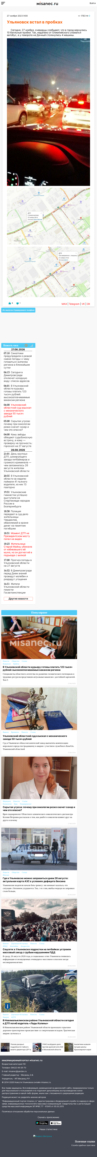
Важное (6, 732)
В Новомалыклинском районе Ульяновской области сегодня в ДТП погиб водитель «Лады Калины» (38, 1022)
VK (83, 304)
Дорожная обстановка (19, 944)
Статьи (24, 661)
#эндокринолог (26, 804)
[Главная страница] (47, 3)
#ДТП (13, 1017)
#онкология (7, 804)
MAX (64, 304)
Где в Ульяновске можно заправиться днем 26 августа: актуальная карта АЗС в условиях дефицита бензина (35, 880)
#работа (16, 664)
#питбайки (14, 946)
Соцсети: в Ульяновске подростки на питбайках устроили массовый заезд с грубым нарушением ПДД (37, 951)
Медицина (7, 801)
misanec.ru (46, 1082)
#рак (15, 804)
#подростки (25, 946)
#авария (6, 1017)
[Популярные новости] (31, 345)
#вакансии (7, 664)
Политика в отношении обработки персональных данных (28, 1111)
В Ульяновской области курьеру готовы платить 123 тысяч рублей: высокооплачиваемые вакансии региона (37, 668)
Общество (15, 661)
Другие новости (18, 598)
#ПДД (5, 946)
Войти (93, 3)
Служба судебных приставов (83, 1145)
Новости (6, 661)
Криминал (15, 732)
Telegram (74, 304)
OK (88, 304)
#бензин (6, 875)
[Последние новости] (26, 345)
